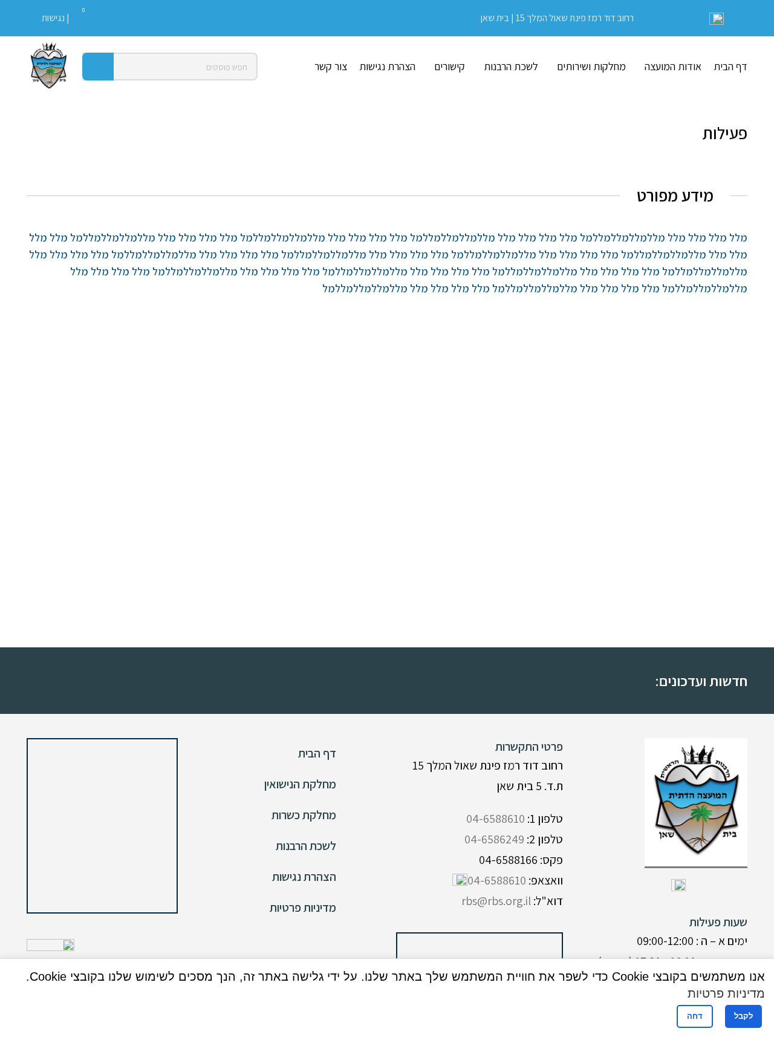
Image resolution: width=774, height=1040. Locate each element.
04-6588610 (495, 818)
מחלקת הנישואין (300, 784)
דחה (695, 1016)
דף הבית (317, 753)
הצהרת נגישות (304, 877)
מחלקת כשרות (304, 815)
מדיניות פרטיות (303, 907)
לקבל (743, 1016)
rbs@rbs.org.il (496, 901)
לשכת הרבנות (306, 846)
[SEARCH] (98, 66)
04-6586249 (494, 839)
